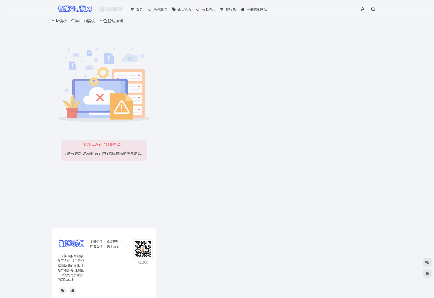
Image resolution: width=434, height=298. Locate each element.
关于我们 (113, 246)
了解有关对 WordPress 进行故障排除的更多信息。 (104, 153)
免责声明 (113, 241)
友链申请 (96, 241)
